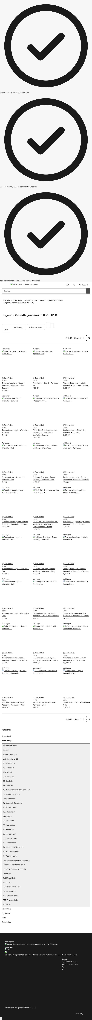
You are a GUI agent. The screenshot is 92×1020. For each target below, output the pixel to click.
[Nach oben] (1, 1018)
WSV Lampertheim (10, 856)
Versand (40, 1008)
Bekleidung (6, 909)
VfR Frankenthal (9, 763)
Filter (6, 330)
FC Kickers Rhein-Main (11, 887)
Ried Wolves (7, 816)
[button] (67, 284)
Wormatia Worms (10, 746)
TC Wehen (7, 904)
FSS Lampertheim (10, 838)
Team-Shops (7, 741)
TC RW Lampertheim (11, 851)
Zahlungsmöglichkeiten (44, 987)
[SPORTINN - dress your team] (17, 952)
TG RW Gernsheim (10, 807)
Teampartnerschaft (14, 974)
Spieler (6, 750)
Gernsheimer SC (9, 799)
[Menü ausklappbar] (5, 284)
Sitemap (38, 965)
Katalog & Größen (13, 965)
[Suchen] (88, 291)
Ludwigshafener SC (10, 759)
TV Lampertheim (9, 843)
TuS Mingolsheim (9, 878)
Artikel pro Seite (35, 327)
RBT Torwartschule (10, 900)
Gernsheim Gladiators (11, 794)
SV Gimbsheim (8, 821)
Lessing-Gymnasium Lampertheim (16, 860)
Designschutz (40, 996)
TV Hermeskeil (8, 829)
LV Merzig (7, 874)
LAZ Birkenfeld (8, 777)
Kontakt (10, 983)
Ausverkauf (6, 736)
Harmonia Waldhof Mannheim (14, 869)
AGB (37, 979)
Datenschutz (40, 974)
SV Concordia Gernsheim (12, 803)
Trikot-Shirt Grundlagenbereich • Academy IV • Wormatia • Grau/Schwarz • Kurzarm (45, 524)
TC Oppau (7, 882)
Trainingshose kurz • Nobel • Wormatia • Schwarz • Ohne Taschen (13, 385)
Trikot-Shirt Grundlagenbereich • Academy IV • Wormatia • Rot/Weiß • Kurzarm (45, 432)
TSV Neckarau (8, 768)
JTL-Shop (86, 1014)
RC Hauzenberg (9, 825)
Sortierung (18, 327)
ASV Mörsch (7, 772)
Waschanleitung (13, 992)
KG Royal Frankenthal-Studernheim (16, 790)
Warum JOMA (12, 979)
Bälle (4, 918)
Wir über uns (12, 970)
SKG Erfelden (8, 785)
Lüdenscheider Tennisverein (14, 865)
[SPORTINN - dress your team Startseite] (24, 284)
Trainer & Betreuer (10, 755)
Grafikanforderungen (15, 987)
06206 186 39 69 (72, 967)
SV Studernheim (9, 891)
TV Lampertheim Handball (13, 847)
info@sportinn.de (71, 969)
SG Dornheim (8, 781)
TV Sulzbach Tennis (10, 896)
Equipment (6, 913)
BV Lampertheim (9, 834)
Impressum (39, 970)
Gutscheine (6, 922)
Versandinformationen (43, 992)
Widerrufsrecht (41, 983)
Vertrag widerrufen (14, 1004)
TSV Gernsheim (9, 812)
